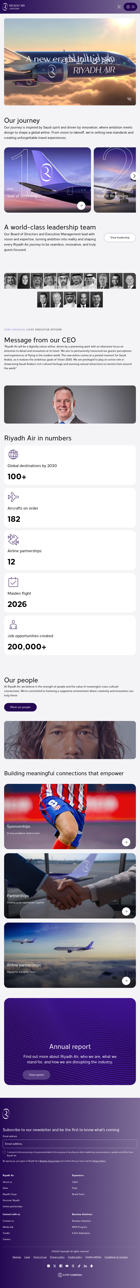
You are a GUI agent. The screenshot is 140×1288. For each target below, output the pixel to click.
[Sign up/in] (128, 7)
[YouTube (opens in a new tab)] (67, 1266)
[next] (134, 176)
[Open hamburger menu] (133, 7)
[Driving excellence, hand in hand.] (126, 842)
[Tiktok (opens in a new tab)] (79, 1266)
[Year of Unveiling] (81, 205)
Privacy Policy (99, 1161)
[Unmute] (129, 99)
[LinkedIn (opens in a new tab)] (85, 1266)
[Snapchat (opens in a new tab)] (91, 1266)
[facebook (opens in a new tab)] (60, 1266)
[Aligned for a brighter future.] (126, 981)
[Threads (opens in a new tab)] (73, 1266)
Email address (10, 1136)
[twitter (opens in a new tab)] (54, 1266)
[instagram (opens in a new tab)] (48, 1266)
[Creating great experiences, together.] (126, 911)
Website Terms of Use (49, 1161)
